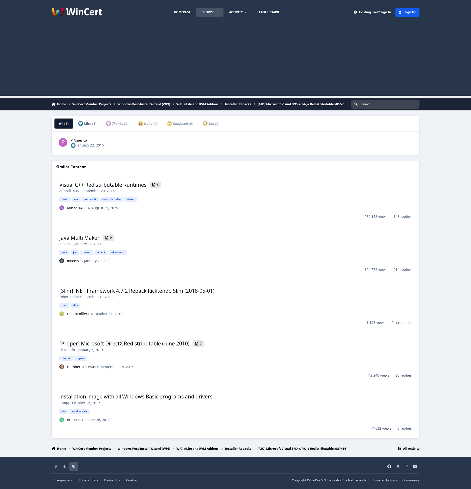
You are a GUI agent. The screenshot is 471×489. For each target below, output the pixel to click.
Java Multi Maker (79, 237)
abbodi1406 (69, 190)
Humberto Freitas (81, 366)
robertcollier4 (70, 296)
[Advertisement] (235, 61)
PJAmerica (79, 140)
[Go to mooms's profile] (61, 260)
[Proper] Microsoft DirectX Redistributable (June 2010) (124, 343)
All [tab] (64, 123)
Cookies (132, 480)
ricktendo (67, 349)
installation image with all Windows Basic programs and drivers (135, 396)
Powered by (395, 480)
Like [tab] (90, 123)
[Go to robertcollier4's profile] (61, 313)
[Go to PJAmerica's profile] (63, 142)
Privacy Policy (88, 480)
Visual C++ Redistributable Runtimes (102, 184)
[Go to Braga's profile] (61, 419)
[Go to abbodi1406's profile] (61, 207)
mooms (65, 243)
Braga (64, 402)
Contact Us (112, 480)
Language (62, 480)
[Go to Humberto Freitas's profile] (61, 366)
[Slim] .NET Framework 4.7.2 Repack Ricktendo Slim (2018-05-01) (136, 290)
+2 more (116, 252)
